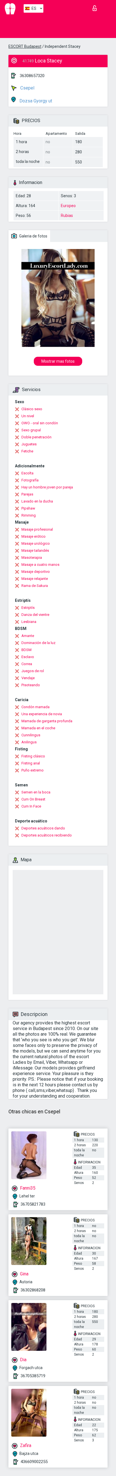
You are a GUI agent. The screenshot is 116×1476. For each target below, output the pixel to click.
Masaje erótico (33, 536)
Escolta (27, 473)
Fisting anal (30, 763)
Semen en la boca (35, 792)
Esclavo (27, 657)
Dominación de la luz (38, 643)
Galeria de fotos (32, 236)
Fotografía (30, 480)
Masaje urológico (35, 543)
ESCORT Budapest (24, 46)
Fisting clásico (33, 756)
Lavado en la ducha (37, 501)
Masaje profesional (37, 529)
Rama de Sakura (34, 586)
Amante (27, 636)
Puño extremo (32, 770)
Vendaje (28, 678)
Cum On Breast (33, 799)
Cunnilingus (30, 735)
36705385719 (33, 1375)
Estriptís (28, 607)
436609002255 (34, 1461)
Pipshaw (28, 508)
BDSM (26, 650)
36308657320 (32, 75)
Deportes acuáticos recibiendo (46, 835)
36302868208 (33, 1290)
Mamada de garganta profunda (46, 721)
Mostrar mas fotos (58, 361)
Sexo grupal (31, 430)
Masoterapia (31, 557)
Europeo (68, 205)
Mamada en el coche (38, 728)
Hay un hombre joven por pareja (47, 487)
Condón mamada (35, 707)
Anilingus (29, 742)
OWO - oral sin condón (39, 423)
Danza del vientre (35, 615)
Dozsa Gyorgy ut (35, 101)
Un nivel (27, 416)
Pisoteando (30, 685)
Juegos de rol (32, 671)
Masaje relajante (34, 579)
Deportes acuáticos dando (43, 828)
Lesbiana (28, 622)
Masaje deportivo (35, 571)
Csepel (26, 88)
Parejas (27, 494)
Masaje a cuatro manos (40, 564)
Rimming (28, 515)
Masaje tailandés (35, 550)
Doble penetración (36, 437)
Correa (26, 664)
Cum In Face (31, 806)
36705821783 (33, 1204)
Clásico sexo (31, 409)
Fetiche (27, 451)
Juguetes (29, 444)
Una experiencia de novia (41, 714)
